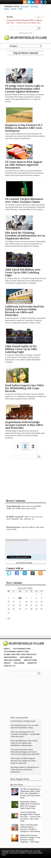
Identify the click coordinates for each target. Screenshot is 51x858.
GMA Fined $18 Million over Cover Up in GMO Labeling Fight (23, 272)
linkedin (33, 2)
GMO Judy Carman (12, 660)
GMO (20, 9)
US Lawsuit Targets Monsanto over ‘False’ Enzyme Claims (24, 200)
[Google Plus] (33, 573)
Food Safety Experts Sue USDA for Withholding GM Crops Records (24, 388)
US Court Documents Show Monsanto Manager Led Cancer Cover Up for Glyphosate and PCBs (25, 751)
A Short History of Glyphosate (23, 721)
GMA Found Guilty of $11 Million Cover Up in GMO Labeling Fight (21, 349)
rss (25, 2)
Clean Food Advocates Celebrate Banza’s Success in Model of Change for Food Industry (30, 828)
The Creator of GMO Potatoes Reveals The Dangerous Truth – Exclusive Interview (24, 760)
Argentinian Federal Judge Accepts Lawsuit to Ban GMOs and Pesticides (24, 425)
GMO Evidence (10, 657)
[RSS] (40, 573)
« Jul (8, 618)
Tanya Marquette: (14, 506)
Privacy (7, 663)
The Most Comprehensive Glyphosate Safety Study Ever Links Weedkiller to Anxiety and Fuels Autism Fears (30, 793)
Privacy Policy (32, 853)
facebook (41, 2)
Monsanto (25, 6)
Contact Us (9, 666)
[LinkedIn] (25, 573)
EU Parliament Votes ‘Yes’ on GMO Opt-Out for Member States (25, 726)
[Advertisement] (25, 60)
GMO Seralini (26, 657)
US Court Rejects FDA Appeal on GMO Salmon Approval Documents (23, 165)
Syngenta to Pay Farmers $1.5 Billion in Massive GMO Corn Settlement (23, 128)
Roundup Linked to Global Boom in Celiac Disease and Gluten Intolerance (25, 769)
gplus (37, 2)
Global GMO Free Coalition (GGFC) (20, 654)
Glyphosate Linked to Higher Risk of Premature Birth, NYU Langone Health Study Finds (30, 805)
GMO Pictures (30, 660)
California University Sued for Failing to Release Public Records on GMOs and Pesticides (24, 311)
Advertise (32, 663)
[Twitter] (9, 573)
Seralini (14, 9)
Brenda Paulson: (14, 527)
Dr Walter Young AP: (15, 517)
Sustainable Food (21, 648)
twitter (29, 2)
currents (45, 2)
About (7, 648)
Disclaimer (19, 663)
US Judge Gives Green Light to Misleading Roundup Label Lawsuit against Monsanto (24, 88)
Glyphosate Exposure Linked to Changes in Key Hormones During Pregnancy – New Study (30, 838)
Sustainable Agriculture (16, 651)
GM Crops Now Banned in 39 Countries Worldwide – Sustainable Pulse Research (25, 734)
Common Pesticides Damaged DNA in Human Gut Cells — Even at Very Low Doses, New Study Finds (24, 23)
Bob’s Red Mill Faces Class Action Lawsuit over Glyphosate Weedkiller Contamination (24, 742)
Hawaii (6, 9)
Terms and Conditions (18, 853)
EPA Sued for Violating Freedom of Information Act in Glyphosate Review (25, 235)
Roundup (34, 6)
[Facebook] (17, 573)
